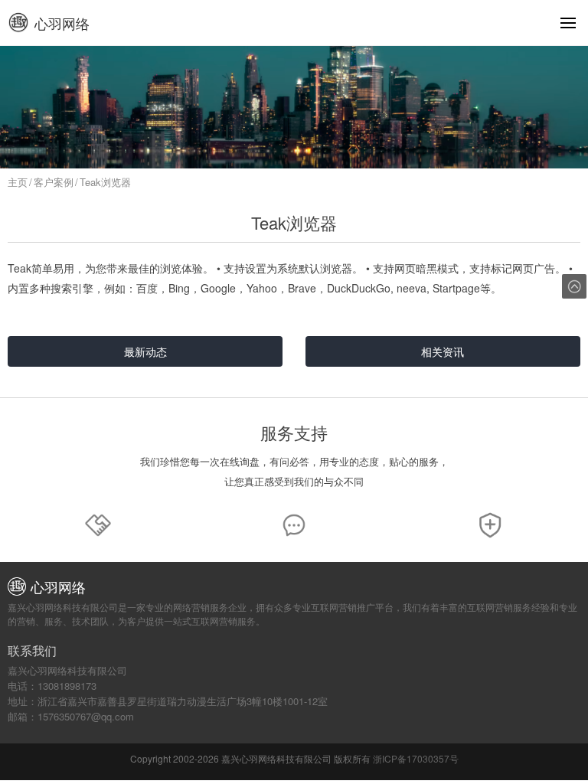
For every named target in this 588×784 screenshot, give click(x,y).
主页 (18, 182)
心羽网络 (62, 23)
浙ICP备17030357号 (416, 758)
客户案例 (54, 182)
